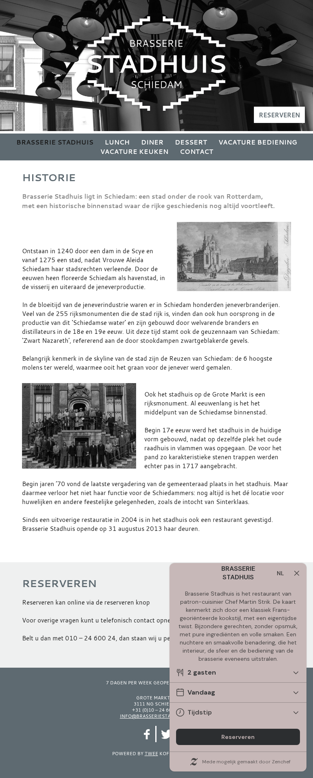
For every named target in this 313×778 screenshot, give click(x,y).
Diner (152, 142)
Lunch (117, 142)
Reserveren (279, 115)
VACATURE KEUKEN (134, 151)
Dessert (191, 142)
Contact (196, 151)
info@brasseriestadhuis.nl (156, 716)
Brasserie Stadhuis (54, 142)
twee (151, 753)
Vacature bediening (257, 142)
